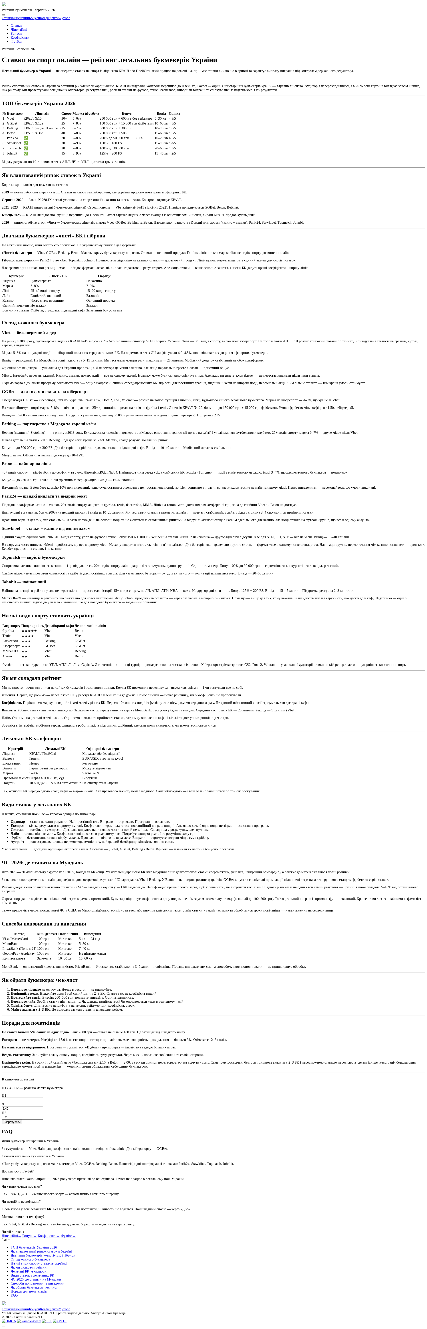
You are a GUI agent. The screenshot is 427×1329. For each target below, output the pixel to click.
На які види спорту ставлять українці (39, 1263)
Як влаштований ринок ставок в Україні (41, 1251)
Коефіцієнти (49, 18)
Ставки (7, 18)
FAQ (14, 1295)
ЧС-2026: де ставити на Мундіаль (36, 1279)
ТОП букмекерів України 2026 (34, 1247)
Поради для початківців (29, 1291)
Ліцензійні (21, 18)
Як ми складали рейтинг (29, 1267)
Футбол (64, 18)
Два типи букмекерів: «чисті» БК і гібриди (43, 1255)
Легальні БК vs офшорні (29, 1271)
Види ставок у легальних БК (32, 1275)
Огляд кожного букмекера (30, 1259)
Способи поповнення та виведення (37, 1283)
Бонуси (34, 18)
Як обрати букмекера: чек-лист (34, 1287)
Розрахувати (12, 1122)
